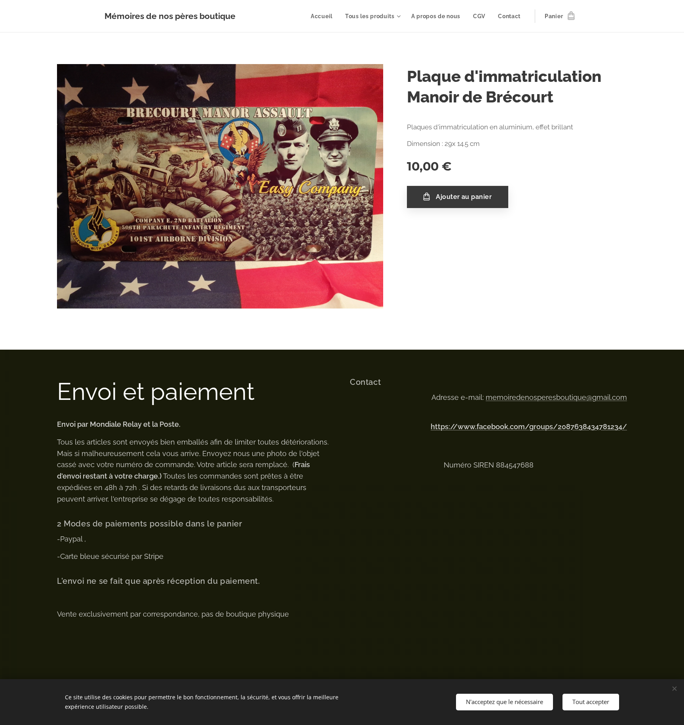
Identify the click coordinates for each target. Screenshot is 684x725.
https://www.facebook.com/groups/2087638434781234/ (529, 426)
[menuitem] (324, 16)
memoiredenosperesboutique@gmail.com (556, 397)
